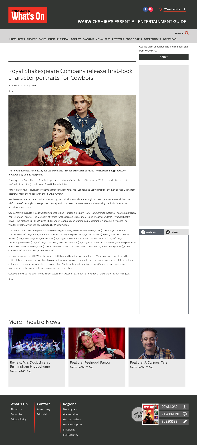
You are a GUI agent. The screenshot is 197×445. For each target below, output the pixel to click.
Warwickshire (172, 9)
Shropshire (69, 429)
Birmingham (70, 409)
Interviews (169, 39)
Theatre (32, 39)
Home (12, 39)
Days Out (88, 39)
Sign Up (164, 57)
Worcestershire (71, 419)
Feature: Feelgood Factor (90, 362)
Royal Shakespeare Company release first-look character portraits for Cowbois (70, 74)
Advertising (43, 409)
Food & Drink (134, 39)
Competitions (152, 39)
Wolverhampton (72, 424)
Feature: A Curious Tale (148, 362)
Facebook (150, 232)
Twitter (174, 232)
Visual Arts (103, 39)
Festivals (118, 39)
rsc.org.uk (124, 273)
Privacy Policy (18, 419)
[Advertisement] (164, 204)
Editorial (42, 414)
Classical (63, 39)
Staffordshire (70, 434)
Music (51, 39)
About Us (16, 409)
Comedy (76, 39)
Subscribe (16, 414)
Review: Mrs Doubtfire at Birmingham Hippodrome (30, 364)
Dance (42, 39)
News (21, 39)
